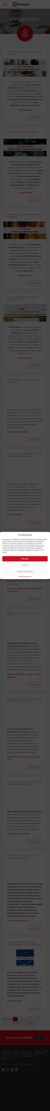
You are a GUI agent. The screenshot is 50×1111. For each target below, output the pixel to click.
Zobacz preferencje (25, 572)
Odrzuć (25, 565)
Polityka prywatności (25, 576)
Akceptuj (25, 559)
